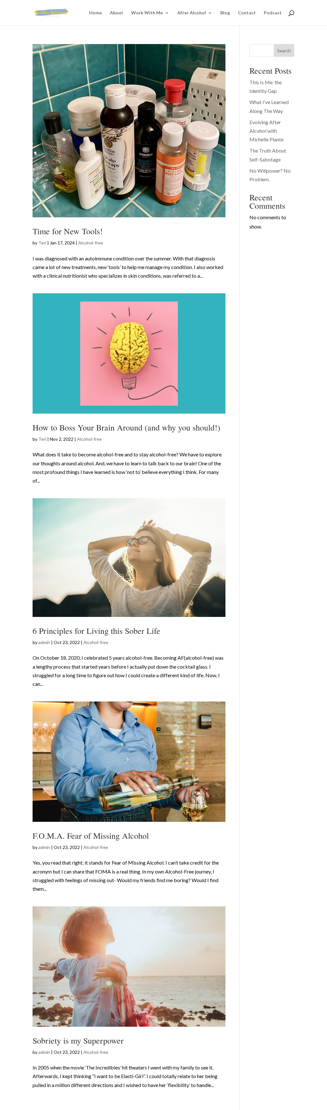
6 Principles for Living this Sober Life (96, 630)
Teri (42, 242)
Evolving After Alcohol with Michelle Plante (266, 130)
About (116, 13)
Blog (225, 13)
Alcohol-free (90, 242)
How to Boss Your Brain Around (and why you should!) (126, 427)
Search (284, 50)
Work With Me (147, 13)
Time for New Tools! (68, 231)
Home (95, 13)
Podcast (273, 13)
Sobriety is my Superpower (78, 1040)
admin (44, 642)
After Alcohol (191, 13)
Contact (247, 13)
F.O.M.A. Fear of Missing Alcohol (91, 835)
